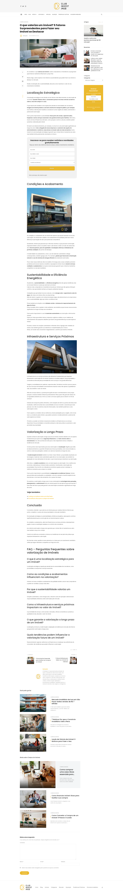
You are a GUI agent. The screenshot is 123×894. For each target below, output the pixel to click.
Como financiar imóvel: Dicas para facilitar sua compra (65, 797)
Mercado (48, 14)
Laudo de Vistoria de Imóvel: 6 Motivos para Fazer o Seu (63, 740)
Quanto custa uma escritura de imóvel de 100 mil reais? (92, 40)
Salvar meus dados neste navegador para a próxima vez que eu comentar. (40, 867)
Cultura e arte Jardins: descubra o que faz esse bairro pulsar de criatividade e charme (96, 61)
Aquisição (54, 14)
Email (42, 861)
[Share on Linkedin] (22, 86)
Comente (22, 842)
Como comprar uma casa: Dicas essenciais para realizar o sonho (67, 772)
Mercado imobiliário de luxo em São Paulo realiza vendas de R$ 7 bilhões (66, 702)
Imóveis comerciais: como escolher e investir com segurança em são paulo (97, 53)
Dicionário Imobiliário (75, 14)
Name (22, 861)
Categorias (41, 14)
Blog (30, 14)
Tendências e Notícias (63, 14)
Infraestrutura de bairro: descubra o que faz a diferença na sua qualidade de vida (97, 68)
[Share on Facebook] (22, 72)
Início (26, 14)
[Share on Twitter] (22, 77)
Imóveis (34, 14)
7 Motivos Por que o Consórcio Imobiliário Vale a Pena (64, 720)
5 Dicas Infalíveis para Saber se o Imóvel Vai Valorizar (62, 660)
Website (63, 861)
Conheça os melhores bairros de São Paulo (40, 496)
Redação (25, 35)
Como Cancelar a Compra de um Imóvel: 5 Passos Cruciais (65, 816)
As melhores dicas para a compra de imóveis (41, 498)
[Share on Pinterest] (22, 81)
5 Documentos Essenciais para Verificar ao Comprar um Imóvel (43, 660)
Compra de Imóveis (24, 22)
